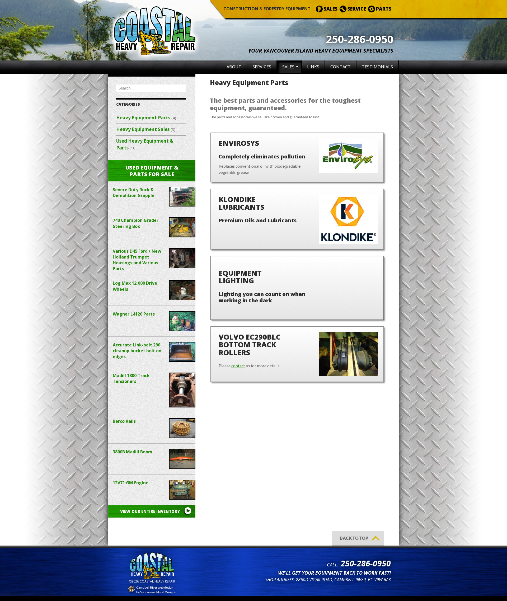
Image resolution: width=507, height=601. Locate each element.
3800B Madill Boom (132, 452)
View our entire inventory (150, 511)
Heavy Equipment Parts (143, 118)
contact (238, 365)
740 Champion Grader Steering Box (135, 223)
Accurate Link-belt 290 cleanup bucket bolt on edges (137, 350)
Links (313, 67)
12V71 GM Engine (130, 483)
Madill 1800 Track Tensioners (131, 378)
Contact (340, 67)
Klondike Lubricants (241, 203)
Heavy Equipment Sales (143, 129)
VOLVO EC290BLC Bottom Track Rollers (249, 344)
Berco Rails (124, 421)
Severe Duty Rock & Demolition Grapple (133, 192)
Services (261, 67)
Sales (288, 67)
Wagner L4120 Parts (134, 314)
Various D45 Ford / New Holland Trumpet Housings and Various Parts (137, 259)
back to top (354, 538)
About (234, 67)
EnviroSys (239, 143)
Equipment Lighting (240, 276)
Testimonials (377, 67)
